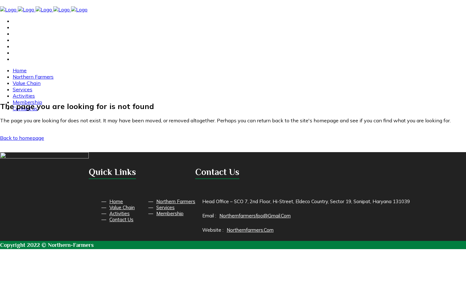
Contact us (121, 219)
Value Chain (122, 207)
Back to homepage (22, 138)
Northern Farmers (175, 201)
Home (116, 201)
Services (165, 207)
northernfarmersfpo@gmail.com (255, 216)
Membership (170, 213)
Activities (119, 213)
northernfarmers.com (250, 230)
